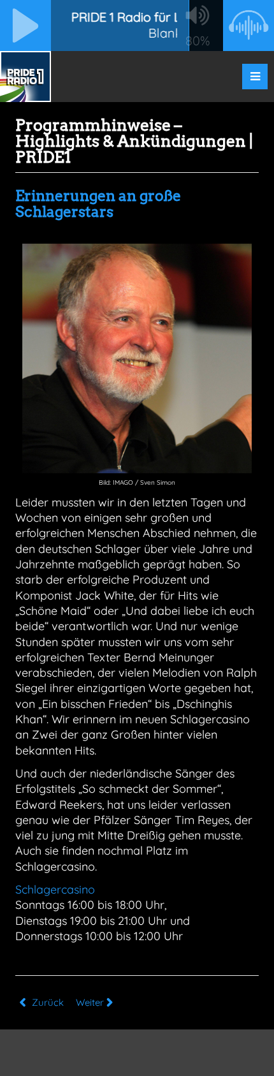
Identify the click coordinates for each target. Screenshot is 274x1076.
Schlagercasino (55, 889)
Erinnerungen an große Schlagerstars (98, 204)
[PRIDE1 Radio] (25, 76)
